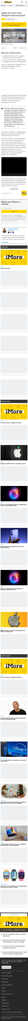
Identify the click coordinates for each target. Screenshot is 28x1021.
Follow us (17, 47)
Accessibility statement (7, 985)
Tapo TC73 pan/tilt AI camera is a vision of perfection (14, 935)
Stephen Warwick (11, 18)
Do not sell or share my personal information (12, 1012)
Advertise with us (6, 1003)
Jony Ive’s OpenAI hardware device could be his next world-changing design (15, 953)
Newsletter (24, 47)
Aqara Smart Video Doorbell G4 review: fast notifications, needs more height (14, 941)
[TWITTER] (9, 232)
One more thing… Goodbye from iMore (14, 930)
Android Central (5, 1006)
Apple (3, 9)
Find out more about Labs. (14, 25)
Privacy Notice (19, 216)
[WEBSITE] (13, 232)
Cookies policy (5, 982)
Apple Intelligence (20, 5)
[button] (26, 2)
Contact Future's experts (7, 975)
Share (5, 47)
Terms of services (17, 215)
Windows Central (5, 1009)
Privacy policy (5, 979)
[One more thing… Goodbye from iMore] (14, 924)
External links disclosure (7, 994)
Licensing (4, 991)
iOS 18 (10, 5)
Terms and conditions (7, 972)
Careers (3, 988)
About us (4, 997)
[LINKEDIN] (11, 232)
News (3, 19)
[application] (14, 166)
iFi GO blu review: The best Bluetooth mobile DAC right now (14, 947)
